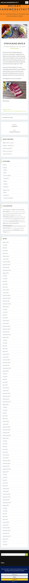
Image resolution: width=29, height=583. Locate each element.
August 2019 (6, 471)
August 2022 (6, 371)
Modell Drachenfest (22, 221)
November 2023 (6, 329)
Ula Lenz (8, 231)
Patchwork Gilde (16, 226)
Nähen (5, 172)
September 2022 (7, 368)
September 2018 (7, 502)
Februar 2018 (6, 522)
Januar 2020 (6, 457)
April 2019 (5, 483)
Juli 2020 (5, 441)
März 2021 (5, 418)
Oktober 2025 (6, 267)
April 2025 (5, 284)
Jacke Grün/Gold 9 (7, 154)
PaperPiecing (16, 223)
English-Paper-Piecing (8, 215)
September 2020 (7, 435)
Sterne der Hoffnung (20, 228)
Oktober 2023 (6, 331)
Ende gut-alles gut (21, 213)
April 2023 (5, 348)
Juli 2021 (5, 407)
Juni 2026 (5, 245)
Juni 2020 (5, 443)
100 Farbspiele (6, 209)
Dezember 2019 (6, 460)
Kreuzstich (17, 218)
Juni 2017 (5, 544)
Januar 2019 (6, 491)
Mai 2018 (5, 513)
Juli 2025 (5, 275)
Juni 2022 (5, 376)
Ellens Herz (16, 213)
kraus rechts (13, 218)
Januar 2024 (6, 323)
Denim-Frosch (18, 211)
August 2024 (6, 306)
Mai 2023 (5, 346)
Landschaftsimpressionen (7, 220)
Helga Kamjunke (10, 46)
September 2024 (7, 303)
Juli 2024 (5, 309)
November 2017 (6, 530)
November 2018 (6, 497)
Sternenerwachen (7, 230)
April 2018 (5, 516)
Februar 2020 (6, 455)
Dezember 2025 (6, 261)
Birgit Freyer (7, 111)
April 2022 (5, 382)
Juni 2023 (5, 343)
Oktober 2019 (6, 466)
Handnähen (6, 217)
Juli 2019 (5, 474)
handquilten (11, 216)
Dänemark (12, 213)
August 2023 (6, 337)
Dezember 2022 (6, 359)
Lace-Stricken (22, 218)
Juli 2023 (5, 340)
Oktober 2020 (6, 432)
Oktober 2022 (6, 365)
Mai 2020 (5, 446)
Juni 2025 (5, 278)
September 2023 (7, 334)
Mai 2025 (5, 281)
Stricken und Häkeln (8, 198)
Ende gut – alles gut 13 (8, 145)
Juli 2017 (5, 541)
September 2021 (7, 401)
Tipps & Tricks (6, 190)
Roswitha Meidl (6, 228)
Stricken (9, 109)
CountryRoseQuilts (12, 211)
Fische (15, 215)
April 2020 (5, 449)
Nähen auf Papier (9, 223)
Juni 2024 (5, 312)
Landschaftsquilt (14, 220)
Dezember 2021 (6, 393)
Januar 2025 (6, 292)
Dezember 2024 (6, 295)
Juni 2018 (5, 511)
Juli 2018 (5, 508)
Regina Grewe (23, 226)
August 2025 (6, 273)
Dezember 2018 (6, 494)
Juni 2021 (5, 410)
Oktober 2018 (6, 499)
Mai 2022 (5, 379)
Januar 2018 (6, 525)
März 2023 (5, 351)
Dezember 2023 (6, 326)
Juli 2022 (5, 373)
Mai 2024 (5, 315)
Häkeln (5, 170)
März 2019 (5, 485)
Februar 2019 (6, 488)
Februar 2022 (6, 387)
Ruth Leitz (12, 228)
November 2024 (6, 298)
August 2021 (6, 404)
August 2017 (6, 539)
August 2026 (6, 242)
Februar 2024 (6, 320)
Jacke (18, 216)
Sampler (15, 228)
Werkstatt (5, 186)
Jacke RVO (12, 111)
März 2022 (5, 385)
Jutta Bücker (8, 218)
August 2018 (6, 505)
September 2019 (7, 469)
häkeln (15, 216)
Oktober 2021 (6, 399)
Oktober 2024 (6, 301)
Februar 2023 (6, 354)
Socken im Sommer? (8, 151)
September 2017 (7, 536)
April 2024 (5, 317)
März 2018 (5, 519)
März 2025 (5, 287)
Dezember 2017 (6, 527)
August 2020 (6, 438)
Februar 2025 (6, 290)
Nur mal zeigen (7, 175)
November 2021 (6, 396)
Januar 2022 (6, 390)
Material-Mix (19, 111)
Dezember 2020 (6, 427)
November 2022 (6, 362)
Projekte (5, 109)
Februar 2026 (6, 256)
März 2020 (5, 452)
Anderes (5, 165)
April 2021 (5, 415)
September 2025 (7, 270)
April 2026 (5, 250)
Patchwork (6, 178)
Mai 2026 (5, 248)
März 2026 (5, 253)
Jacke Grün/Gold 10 (7, 148)
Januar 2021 (6, 424)
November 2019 (6, 463)
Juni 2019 (5, 477)
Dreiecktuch (8, 213)
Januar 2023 (6, 357)
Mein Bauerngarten (14, 221)
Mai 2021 (5, 413)
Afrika (11, 209)
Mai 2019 (5, 480)
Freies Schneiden (18, 215)
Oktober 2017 (6, 533)
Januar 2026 (6, 259)
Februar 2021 (6, 421)
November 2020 (6, 429)
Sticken (5, 181)
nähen (4, 223)
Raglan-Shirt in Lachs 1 (8, 142)
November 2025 (6, 264)
